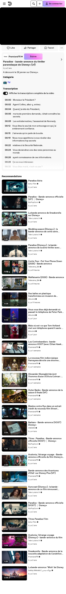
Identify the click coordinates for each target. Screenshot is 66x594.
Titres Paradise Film (38, 519)
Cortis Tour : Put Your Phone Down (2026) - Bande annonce (45, 262)
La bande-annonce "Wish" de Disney (46, 567)
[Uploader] (40, 4)
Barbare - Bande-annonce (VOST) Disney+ (44, 423)
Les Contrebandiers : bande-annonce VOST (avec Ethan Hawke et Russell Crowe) (45, 343)
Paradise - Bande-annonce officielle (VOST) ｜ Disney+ (45, 504)
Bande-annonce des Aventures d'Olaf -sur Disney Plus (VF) (43, 471)
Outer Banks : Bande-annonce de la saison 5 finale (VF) (45, 391)
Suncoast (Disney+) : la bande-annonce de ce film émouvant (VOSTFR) (43, 488)
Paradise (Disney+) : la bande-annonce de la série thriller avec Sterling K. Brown (44, 246)
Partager (31, 48)
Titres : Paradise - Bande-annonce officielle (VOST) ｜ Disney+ (45, 439)
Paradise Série (35, 181)
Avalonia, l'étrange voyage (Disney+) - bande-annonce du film (45, 536)
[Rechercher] (34, 4)
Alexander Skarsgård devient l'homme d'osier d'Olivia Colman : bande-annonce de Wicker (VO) (44, 375)
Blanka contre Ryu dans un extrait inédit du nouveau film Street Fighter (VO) (44, 407)
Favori (51, 48)
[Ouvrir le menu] (4, 4)
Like (12, 48)
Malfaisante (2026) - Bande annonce (46, 277)
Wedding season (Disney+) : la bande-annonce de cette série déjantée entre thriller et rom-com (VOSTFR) (45, 230)
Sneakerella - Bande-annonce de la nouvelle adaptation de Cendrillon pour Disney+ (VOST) (45, 552)
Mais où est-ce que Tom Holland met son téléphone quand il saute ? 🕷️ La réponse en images (45, 327)
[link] (13, 56)
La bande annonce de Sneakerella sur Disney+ (44, 214)
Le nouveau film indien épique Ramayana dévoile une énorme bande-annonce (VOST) (43, 359)
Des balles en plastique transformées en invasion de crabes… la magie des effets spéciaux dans (42, 294)
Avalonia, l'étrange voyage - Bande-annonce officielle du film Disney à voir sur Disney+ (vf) (45, 455)
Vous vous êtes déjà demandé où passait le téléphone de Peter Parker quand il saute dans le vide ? (46, 310)
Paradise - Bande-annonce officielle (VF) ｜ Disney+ (45, 198)
